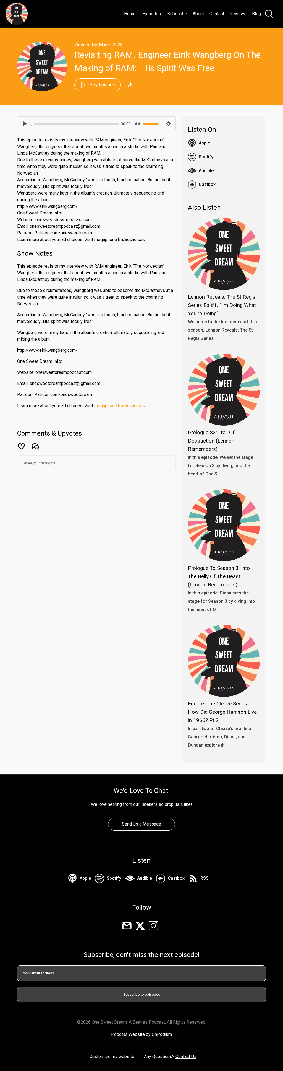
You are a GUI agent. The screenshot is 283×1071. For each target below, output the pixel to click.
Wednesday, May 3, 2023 (98, 44)
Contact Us (185, 1056)
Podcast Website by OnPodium (141, 1034)
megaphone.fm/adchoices (119, 405)
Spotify (206, 156)
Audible (206, 170)
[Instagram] (153, 925)
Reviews (238, 13)
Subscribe (177, 13)
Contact (216, 13)
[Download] (130, 84)
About (198, 13)
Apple (204, 143)
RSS (204, 878)
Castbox (207, 184)
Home (130, 13)
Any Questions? (159, 1056)
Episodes (151, 13)
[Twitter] (140, 925)
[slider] (74, 123)
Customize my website (112, 1056)
